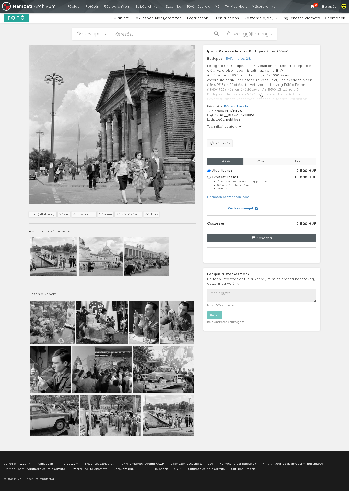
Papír (298, 161)
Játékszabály (124, 469)
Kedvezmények (241, 208)
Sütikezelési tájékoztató (206, 469)
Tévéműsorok (198, 6)
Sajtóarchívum (148, 6)
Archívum (34, 6)
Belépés (329, 6)
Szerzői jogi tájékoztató (89, 469)
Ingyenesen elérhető (301, 18)
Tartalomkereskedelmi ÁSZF (142, 463)
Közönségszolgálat (99, 463)
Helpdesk (161, 469)
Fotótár (92, 6)
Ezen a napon (226, 18)
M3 (217, 6)
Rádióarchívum (117, 6)
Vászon (262, 161)
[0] (312, 6)
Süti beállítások (243, 469)
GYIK (178, 469)
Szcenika (173, 6)
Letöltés (225, 161)
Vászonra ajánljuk (261, 18)
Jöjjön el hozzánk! (18, 463)
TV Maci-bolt (236, 6)
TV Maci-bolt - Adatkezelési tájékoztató (34, 469)
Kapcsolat (45, 463)
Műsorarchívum (265, 6)
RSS (144, 469)
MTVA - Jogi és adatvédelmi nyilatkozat (294, 463)
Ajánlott (121, 18)
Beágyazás (222, 143)
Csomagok (335, 18)
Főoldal (73, 6)
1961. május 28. (238, 58)
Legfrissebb (198, 18)
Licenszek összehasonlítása (228, 197)
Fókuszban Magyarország (158, 18)
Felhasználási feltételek (238, 463)
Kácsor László (236, 106)
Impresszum (69, 463)
